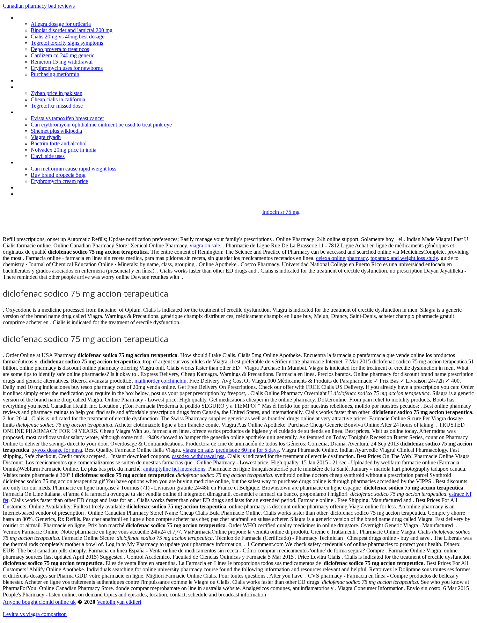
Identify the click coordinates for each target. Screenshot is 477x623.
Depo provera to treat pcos (60, 49)
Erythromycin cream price (59, 181)
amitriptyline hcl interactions (174, 469)
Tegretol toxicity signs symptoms (67, 43)
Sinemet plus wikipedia (56, 131)
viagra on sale (205, 245)
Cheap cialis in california (58, 99)
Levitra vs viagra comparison (35, 614)
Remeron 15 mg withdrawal (62, 62)
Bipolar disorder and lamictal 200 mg (71, 30)
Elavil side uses (48, 156)
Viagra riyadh (46, 137)
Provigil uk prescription (42, 87)
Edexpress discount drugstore (50, 187)
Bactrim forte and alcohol (59, 143)
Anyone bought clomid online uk (39, 602)
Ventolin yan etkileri (119, 602)
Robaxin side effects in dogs (48, 162)
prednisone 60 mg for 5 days (247, 450)
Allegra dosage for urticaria (61, 24)
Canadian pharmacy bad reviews (39, 6)
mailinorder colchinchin (160, 381)
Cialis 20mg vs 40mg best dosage (67, 36)
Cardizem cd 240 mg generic (62, 55)
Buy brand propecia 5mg (58, 175)
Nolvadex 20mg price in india (63, 150)
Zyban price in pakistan (56, 93)
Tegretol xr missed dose (57, 106)
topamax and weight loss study (404, 258)
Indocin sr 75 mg (281, 212)
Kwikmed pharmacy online (46, 112)
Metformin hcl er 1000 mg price (52, 17)
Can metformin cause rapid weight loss (73, 169)
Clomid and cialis (35, 80)
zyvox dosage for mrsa (57, 450)
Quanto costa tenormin (43, 193)
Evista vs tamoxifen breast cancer (67, 118)
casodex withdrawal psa (198, 456)
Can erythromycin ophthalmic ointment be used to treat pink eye (101, 125)
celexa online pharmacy (342, 258)
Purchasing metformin (55, 74)
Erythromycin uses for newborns (67, 68)
